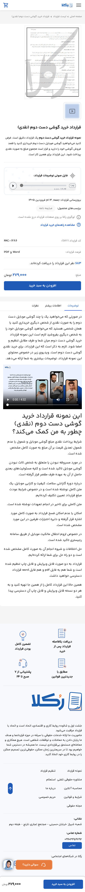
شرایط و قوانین (73, 797)
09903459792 (73, 839)
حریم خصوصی (47, 797)
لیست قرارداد (59, 16)
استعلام (51, 780)
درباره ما (51, 788)
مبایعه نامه (45, 208)
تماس (72, 845)
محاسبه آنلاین (73, 788)
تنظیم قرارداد (48, 771)
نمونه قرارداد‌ (74, 771)
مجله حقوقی (74, 806)
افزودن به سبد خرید (42, 285)
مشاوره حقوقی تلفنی (69, 780)
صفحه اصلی (76, 16)
